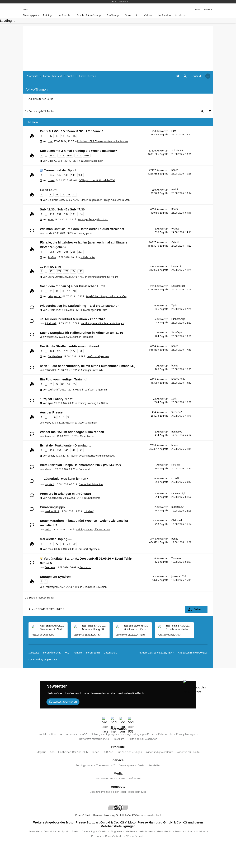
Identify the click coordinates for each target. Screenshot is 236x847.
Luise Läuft (48, 190)
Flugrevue (116, 831)
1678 (86, 155)
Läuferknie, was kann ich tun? (66, 478)
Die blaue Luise (56, 199)
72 (57, 543)
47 (68, 290)
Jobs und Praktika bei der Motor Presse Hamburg (118, 791)
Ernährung (113, 15)
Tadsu (48, 529)
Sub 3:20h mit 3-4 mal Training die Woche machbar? (78, 151)
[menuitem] (196, 76)
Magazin (41, 752)
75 (74, 543)
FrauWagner (51, 586)
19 (62, 194)
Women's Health (135, 836)
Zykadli (175, 242)
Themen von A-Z (105, 765)
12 (51, 135)
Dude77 (52, 160)
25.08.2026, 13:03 (172, 634)
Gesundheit (131, 15)
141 (73, 450)
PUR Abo (108, 752)
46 (62, 290)
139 (59, 450)
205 (66, 251)
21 (74, 194)
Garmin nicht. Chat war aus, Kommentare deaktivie (52, 629)
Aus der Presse (51, 412)
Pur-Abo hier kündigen (129, 752)
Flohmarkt (87, 336)
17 (51, 194)
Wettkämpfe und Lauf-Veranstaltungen (102, 323)
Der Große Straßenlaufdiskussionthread (69, 346)
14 (62, 135)
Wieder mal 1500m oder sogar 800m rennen (72, 432)
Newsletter (154, 765)
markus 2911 (52, 511)
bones (51, 180)
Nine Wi (175, 464)
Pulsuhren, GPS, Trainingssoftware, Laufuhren (102, 141)
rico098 (175, 478)
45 (57, 290)
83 (62, 384)
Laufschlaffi (54, 389)
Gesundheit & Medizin (91, 484)
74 (68, 543)
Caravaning (88, 831)
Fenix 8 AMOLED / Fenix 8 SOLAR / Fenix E (71, 131)
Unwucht (176, 266)
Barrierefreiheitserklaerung (94, 739)
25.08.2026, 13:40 (45, 634)
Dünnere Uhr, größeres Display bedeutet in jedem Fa (94, 629)
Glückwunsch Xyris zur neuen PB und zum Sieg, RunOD (136, 629)
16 (74, 135)
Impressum (72, 734)
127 (73, 351)
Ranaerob (50, 436)
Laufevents (64, 15)
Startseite (34, 652)
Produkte (123, 2)
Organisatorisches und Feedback (97, 455)
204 (59, 251)
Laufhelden (164, 15)
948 (66, 175)
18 (57, 194)
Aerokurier (34, 831)
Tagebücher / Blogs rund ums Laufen (109, 199)
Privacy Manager (185, 734)
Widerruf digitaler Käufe (159, 752)
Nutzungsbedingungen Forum (137, 734)
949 (73, 175)
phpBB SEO (50, 659)
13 (57, 135)
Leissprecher (54, 296)
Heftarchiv (134, 778)
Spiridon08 (177, 150)
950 (80, 175)
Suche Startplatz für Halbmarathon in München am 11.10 (81, 332)
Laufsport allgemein (92, 160)
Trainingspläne (31, 15)
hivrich (48, 233)
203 (52, 251)
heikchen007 (178, 379)
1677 (78, 155)
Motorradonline (183, 831)
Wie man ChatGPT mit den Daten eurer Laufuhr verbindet (82, 229)
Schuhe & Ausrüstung (89, 15)
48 (74, 290)
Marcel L (49, 469)
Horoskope (180, 15)
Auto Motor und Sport (56, 831)
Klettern (130, 831)
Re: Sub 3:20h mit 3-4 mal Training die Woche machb (136, 626)
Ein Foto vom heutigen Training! (63, 379)
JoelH (47, 422)
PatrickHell (50, 370)
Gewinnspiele (126, 765)
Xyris (174, 305)
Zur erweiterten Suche (41, 98)
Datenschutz (110, 652)
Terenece (50, 567)
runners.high (178, 318)
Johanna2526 (178, 576)
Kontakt (43, 734)
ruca (50, 141)
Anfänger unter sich (96, 309)
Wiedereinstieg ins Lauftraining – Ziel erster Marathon (79, 305)
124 (52, 351)
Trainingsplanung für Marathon (93, 529)
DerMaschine (55, 356)
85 (74, 384)
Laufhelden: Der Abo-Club (73, 752)
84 (68, 384)
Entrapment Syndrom (56, 576)
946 (52, 175)
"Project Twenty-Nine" (56, 399)
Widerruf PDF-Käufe (188, 752)
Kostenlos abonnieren (63, 701)
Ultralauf (88, 511)
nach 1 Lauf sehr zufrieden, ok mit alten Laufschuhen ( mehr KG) (87, 366)
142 (80, 450)
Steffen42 (176, 412)
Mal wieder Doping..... (56, 539)
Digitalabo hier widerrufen (142, 739)
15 (68, 135)
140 (66, 450)
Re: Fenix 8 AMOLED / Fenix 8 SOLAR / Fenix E (52, 626)
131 (59, 214)
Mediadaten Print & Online (110, 778)
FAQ (67, 652)
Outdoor (200, 831)
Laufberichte (93, 497)
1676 (69, 155)
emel (50, 219)
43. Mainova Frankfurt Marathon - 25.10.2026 (72, 319)
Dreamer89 (54, 309)
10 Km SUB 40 (50, 266)
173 (66, 271)
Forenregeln (93, 652)
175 (80, 271)
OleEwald (176, 520)
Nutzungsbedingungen (104, 734)
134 (80, 214)
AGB (84, 734)
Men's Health (164, 831)
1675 (61, 155)
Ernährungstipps (52, 507)
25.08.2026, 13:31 (93, 634)
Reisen (95, 752)
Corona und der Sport (60, 170)
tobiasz (175, 228)
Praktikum (118, 739)
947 (59, 175)
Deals (141, 765)
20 (68, 194)
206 (73, 251)
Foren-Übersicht (52, 652)
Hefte (113, 2)
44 (51, 290)
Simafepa (176, 332)
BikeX (75, 831)
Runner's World (113, 836)
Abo (52, 752)
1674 (52, 155)
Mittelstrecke (88, 257)
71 (51, 543)
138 (52, 450)
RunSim (52, 257)
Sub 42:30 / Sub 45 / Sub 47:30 (62, 209)
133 (73, 214)
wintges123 (51, 336)
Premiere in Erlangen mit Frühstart (65, 493)
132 (66, 214)
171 (52, 271)
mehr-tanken (146, 831)
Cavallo (102, 831)
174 (73, 271)
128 (80, 351)
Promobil (96, 836)
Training (47, 15)
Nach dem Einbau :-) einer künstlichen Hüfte (72, 286)
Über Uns (56, 734)
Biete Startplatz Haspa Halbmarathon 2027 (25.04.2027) (80, 465)
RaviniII (175, 189)
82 (57, 384)
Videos (148, 15)
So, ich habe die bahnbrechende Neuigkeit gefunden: (178, 629)
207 (80, 251)
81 (51, 384)
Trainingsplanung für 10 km (93, 219)
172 (59, 271)
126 (66, 351)
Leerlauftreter (55, 276)
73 (62, 543)
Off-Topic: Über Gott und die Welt (97, 180)
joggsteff (49, 484)
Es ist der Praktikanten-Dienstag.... (65, 445)
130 (52, 214)
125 (59, 351)
